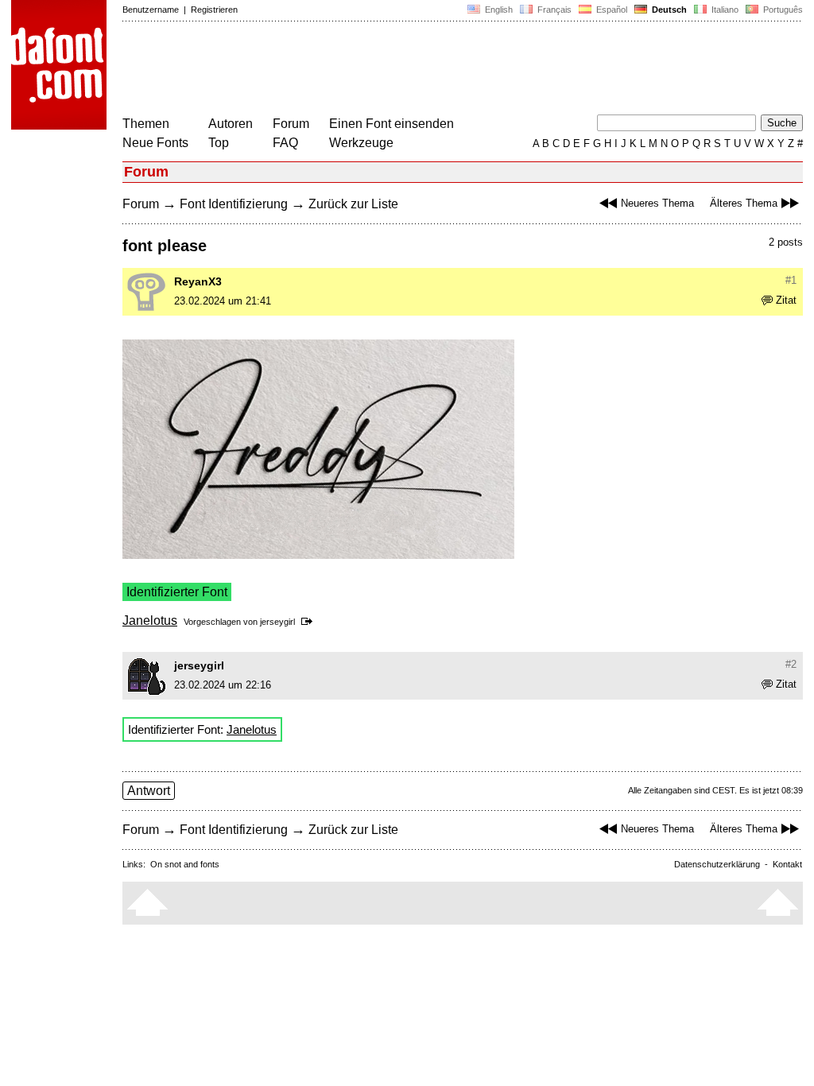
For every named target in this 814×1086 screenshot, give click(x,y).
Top (218, 142)
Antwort (148, 790)
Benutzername (150, 9)
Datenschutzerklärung (717, 864)
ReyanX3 (198, 281)
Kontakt (787, 864)
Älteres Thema (743, 203)
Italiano (724, 9)
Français (553, 9)
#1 (791, 280)
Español (610, 9)
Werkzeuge (361, 142)
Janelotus (149, 620)
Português (780, 9)
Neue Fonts (155, 142)
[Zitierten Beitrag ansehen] (310, 621)
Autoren (230, 123)
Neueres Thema (657, 203)
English (497, 9)
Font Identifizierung (234, 204)
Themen (145, 123)
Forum (291, 123)
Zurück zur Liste (353, 204)
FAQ (285, 142)
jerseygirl (277, 621)
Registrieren (214, 9)
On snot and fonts (184, 864)
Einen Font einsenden (391, 123)
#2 (791, 664)
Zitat (786, 300)
